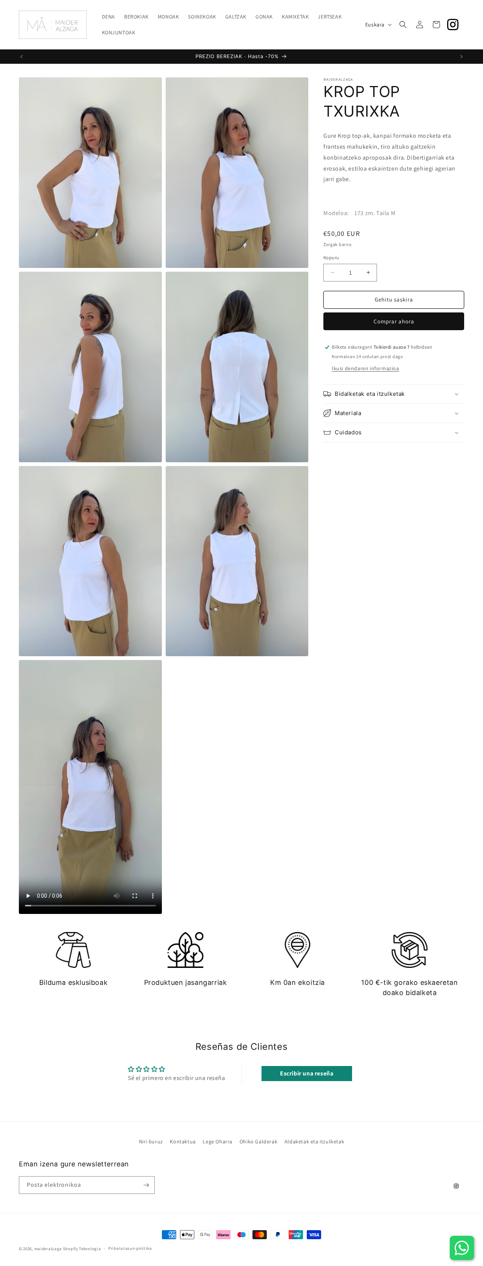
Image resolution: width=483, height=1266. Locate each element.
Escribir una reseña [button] (306, 1073)
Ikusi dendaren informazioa (365, 368)
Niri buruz (151, 1141)
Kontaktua (182, 1141)
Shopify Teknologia (82, 1248)
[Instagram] (453, 24)
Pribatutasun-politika (130, 1248)
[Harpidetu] (146, 1185)
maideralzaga (48, 1248)
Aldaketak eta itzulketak (314, 1141)
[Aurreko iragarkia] (21, 56)
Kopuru (331, 257)
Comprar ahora (394, 321)
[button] (403, 24)
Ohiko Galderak (258, 1141)
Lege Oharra (217, 1141)
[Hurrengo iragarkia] (461, 56)
